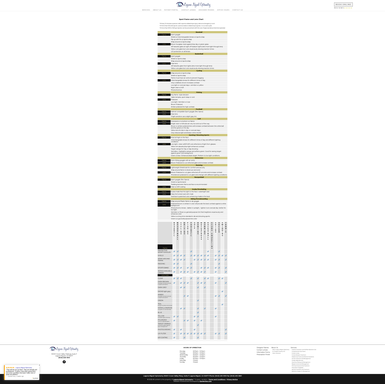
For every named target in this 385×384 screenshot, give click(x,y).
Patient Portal (171, 10)
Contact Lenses (188, 10)
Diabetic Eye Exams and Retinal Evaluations (303, 356)
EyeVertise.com (206, 381)
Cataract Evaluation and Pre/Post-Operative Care (304, 349)
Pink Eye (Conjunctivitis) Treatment (301, 365)
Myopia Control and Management (300, 364)
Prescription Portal (263, 354)
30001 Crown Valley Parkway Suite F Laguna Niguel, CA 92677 (64, 355)
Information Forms (263, 352)
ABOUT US (157, 10)
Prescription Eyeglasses (297, 367)
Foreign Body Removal (297, 360)
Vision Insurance (276, 353)
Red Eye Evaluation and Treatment (300, 369)
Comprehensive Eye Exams (298, 351)
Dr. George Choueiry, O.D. (278, 351)
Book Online (343, 4)
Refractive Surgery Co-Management (301, 371)
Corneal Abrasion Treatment (299, 355)
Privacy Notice (232, 379)
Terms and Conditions (217, 379)
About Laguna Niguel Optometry (280, 349)
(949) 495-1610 (64, 358)
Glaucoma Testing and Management (301, 362)
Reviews (343, 8)
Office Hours (223, 10)
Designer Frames (206, 10)
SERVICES (146, 10)
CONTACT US (237, 10)
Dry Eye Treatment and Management (301, 358)
